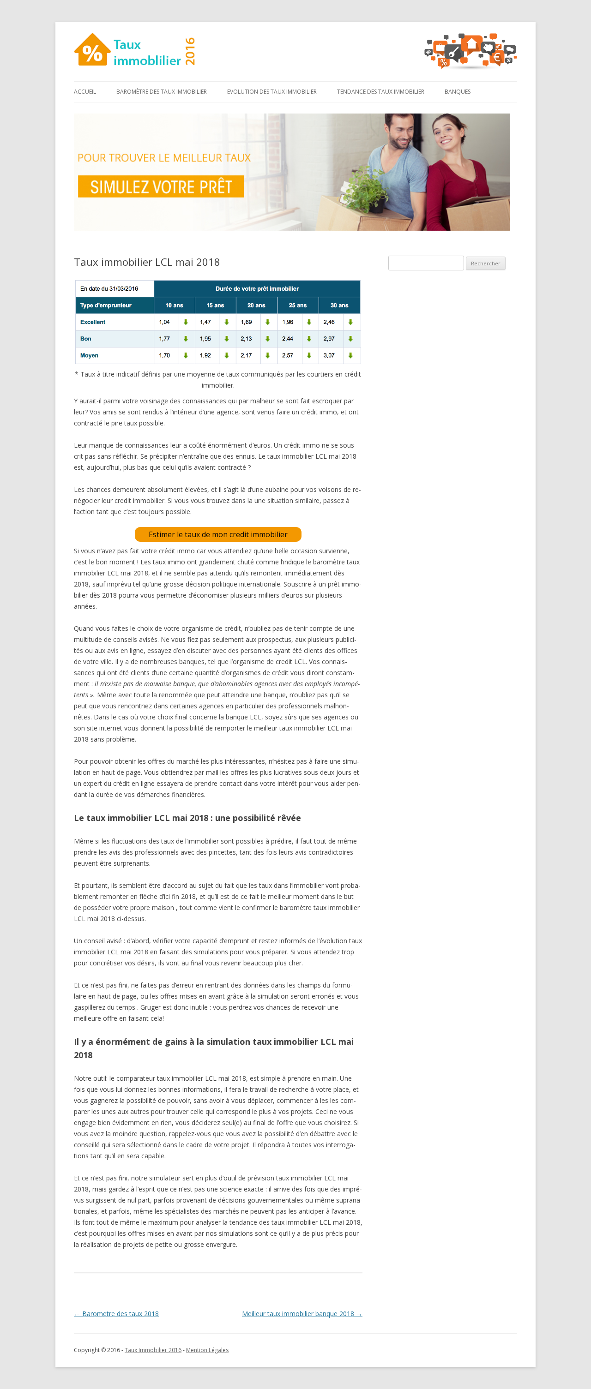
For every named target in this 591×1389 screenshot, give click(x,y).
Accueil (85, 92)
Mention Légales (207, 1350)
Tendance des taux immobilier (380, 92)
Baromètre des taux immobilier (161, 92)
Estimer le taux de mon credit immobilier (218, 534)
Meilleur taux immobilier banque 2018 (302, 1313)
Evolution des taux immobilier (272, 92)
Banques (457, 92)
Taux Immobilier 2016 (153, 1350)
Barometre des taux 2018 (116, 1313)
